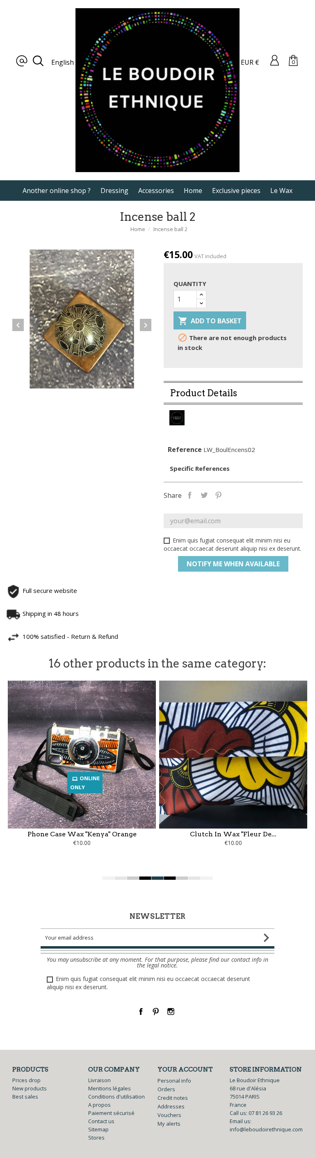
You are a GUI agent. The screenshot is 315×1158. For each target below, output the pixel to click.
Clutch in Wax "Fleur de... (233, 834)
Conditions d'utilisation (116, 1096)
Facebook (141, 1011)
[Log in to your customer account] (274, 60)
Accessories (156, 190)
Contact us (101, 1121)
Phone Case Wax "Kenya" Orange (82, 834)
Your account (185, 1069)
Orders (166, 1089)
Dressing (114, 190)
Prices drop (26, 1080)
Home (193, 190)
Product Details (203, 393)
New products (29, 1088)
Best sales (25, 1096)
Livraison (99, 1080)
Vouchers (169, 1115)
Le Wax (281, 190)
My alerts (169, 1123)
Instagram (171, 1011)
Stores (96, 1137)
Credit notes (173, 1097)
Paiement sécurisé (111, 1113)
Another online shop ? (57, 190)
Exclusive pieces (236, 190)
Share (189, 494)
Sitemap (98, 1129)
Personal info (174, 1080)
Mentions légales (109, 1088)
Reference (185, 449)
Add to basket (210, 321)
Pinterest (218, 494)
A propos (99, 1104)
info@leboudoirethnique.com (266, 1129)
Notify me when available (233, 563)
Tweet (204, 494)
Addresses (171, 1106)
